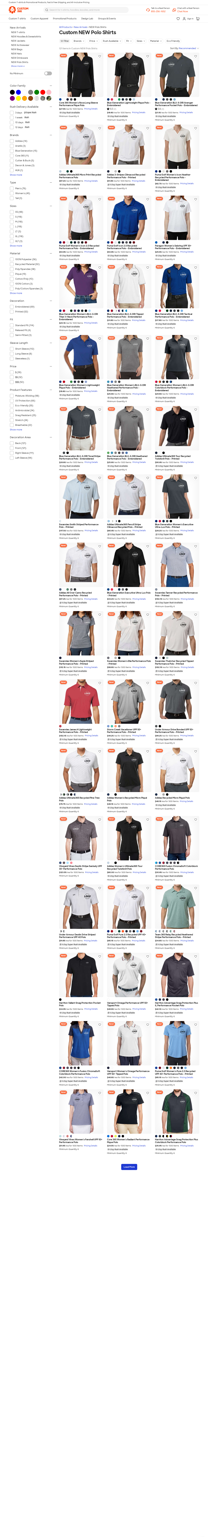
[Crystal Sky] (60, 171)
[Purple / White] (119, 311)
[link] (18, 10)
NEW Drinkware (19, 58)
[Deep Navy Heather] (160, 171)
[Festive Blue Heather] (156, 171)
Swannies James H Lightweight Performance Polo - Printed (75, 731)
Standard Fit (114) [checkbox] (24, 325)
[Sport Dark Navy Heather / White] (160, 931)
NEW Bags (16, 49)
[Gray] (82, 311)
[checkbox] (33, 113)
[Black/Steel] (160, 726)
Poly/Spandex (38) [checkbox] (25, 269)
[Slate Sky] (78, 242)
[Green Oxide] (67, 589)
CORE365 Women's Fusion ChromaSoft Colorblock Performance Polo (79, 1072)
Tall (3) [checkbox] (18, 198)
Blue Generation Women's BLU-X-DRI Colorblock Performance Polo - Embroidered (174, 388)
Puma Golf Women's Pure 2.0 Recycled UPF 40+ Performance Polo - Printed (175, 1072)
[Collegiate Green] (67, 171)
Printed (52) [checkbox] (21, 311)
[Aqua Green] (112, 726)
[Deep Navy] (75, 242)
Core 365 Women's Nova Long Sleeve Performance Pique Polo (78, 104)
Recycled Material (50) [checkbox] (27, 264)
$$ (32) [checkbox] (18, 377)
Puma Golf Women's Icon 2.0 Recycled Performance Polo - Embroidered (79, 247)
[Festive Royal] (60, 242)
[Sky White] (60, 521)
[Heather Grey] (115, 382)
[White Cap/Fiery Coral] (67, 1136)
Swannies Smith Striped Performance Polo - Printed (79, 526)
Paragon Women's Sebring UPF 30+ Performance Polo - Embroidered (173, 247)
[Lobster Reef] (71, 863)
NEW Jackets (18, 40)
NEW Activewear (20, 45)
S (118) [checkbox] (18, 216)
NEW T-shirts (18, 32)
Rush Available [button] (110, 41)
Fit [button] (127, 41)
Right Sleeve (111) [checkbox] (24, 453)
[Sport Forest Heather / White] (171, 931)
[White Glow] (67, 242)
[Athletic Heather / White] (163, 931)
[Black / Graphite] (167, 382)
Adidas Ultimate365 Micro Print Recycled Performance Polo (80, 176)
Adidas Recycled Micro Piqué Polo (172, 798)
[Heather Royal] (112, 382)
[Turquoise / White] (126, 311)
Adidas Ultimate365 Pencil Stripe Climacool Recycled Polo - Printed (124, 526)
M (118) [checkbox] (19, 221)
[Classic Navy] (67, 99)
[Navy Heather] (108, 658)
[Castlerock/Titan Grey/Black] (156, 726)
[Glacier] (160, 658)
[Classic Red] (112, 1136)
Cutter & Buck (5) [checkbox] (24, 160)
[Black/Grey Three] (71, 794)
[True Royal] (60, 99)
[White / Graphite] (115, 311)
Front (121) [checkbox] (20, 448)
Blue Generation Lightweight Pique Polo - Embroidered (128, 104)
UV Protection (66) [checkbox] (25, 400)
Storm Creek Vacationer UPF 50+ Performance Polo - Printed (124, 731)
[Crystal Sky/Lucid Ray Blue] (108, 521)
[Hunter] (167, 311)
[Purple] (75, 311)
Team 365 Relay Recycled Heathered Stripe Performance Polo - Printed (174, 936)
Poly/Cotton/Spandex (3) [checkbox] (29, 288)
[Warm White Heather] (163, 171)
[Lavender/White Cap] (64, 1136)
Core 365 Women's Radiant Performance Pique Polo (128, 1141)
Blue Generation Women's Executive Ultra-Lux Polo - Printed (174, 526)
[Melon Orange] (115, 726)
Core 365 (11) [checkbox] (22, 155)
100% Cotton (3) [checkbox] (24, 283)
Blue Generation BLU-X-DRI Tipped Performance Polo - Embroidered (125, 315)
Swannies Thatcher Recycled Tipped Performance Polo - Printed (174, 662)
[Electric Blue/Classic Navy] (156, 863)
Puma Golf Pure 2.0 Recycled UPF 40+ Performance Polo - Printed (126, 936)
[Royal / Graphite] (108, 311)
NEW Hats (16, 53)
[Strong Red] (64, 242)
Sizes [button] (139, 41)
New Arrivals (80, 27)
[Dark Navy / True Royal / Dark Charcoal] (156, 1136)
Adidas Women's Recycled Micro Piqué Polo (127, 799)
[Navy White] (60, 658)
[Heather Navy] (123, 453)
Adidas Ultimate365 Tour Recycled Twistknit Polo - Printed (172, 457)
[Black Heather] (119, 658)
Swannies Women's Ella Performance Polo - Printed (129, 662)
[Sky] (167, 658)
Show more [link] (16, 175)
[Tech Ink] (60, 589)
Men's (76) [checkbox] (20, 188)
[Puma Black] (82, 242)
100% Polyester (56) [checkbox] (26, 259)
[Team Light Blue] (137, 931)
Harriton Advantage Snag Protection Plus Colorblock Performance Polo (176, 1141)
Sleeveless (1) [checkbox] (22, 358)
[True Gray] (119, 726)
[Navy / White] (123, 311)
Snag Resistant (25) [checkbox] (25, 415)
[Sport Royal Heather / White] (156, 931)
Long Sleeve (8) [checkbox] (23, 353)
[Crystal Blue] (60, 1136)
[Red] (112, 99)
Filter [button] (66, 41)
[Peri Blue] (108, 726)
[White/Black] (60, 931)
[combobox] (86, 10)
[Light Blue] (134, 99)
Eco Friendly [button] (173, 41)
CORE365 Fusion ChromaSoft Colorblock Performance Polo (176, 867)
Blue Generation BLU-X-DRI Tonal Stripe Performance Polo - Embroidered (79, 457)
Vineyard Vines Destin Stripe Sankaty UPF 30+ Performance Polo (80, 867)
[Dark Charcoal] (163, 999)
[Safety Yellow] (115, 1136)
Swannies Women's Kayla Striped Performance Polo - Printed (76, 662)
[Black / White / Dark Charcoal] (163, 1136)
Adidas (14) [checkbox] (21, 141)
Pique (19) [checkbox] (20, 274)
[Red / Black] (156, 382)
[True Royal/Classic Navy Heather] (160, 863)
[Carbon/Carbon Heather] (171, 863)
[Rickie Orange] (123, 931)
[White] (64, 99)
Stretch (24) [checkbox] (21, 420)
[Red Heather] (60, 726)
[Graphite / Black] (163, 382)
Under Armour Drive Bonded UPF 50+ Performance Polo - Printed (174, 731)
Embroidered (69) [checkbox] (24, 306)
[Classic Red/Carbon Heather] (163, 863)
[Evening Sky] (64, 863)
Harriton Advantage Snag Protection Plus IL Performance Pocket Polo (176, 1004)
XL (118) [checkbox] (19, 236)
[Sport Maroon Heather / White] (174, 931)
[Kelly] (119, 99)
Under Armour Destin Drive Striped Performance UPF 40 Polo (77, 936)
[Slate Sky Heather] (167, 171)
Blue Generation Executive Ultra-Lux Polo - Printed (129, 594)
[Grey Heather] (115, 658)
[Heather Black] (119, 382)
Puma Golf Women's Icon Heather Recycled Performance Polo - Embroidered (172, 177)
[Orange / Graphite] (160, 382)
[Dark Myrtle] (71, 242)
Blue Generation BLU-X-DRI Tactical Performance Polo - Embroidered (173, 315)
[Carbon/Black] (119, 521)
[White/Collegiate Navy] (115, 521)
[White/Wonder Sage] (112, 521)
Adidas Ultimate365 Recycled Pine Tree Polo (79, 799)
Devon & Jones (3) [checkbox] (24, 165)
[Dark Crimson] (86, 242)
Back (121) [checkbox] (20, 443)
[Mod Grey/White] (64, 931)
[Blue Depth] (60, 863)
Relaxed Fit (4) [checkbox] (23, 330)
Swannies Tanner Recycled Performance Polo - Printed (176, 594)
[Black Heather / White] (167, 931)
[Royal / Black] (171, 382)
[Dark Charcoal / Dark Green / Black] (160, 1136)
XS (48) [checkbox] (19, 212)
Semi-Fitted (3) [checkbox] (23, 335)
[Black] (75, 99)
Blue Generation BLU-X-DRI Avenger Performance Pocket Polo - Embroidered (176, 104)
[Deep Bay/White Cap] (71, 1136)
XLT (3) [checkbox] (18, 241)
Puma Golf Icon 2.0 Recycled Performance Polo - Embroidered (124, 247)
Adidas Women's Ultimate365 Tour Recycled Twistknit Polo (125, 867)
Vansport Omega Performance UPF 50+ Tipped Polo (127, 1004)
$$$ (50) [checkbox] (19, 382)
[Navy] (123, 99)
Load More (129, 1167)
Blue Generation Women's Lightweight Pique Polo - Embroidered (79, 386)
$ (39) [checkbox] (18, 372)
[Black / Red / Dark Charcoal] (171, 1136)
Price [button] (92, 41)
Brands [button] (77, 41)
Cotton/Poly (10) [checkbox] (24, 278)
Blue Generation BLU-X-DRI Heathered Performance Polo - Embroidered (127, 457)
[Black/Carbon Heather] (178, 863)
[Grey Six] (75, 589)
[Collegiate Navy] (108, 171)
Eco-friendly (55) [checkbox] (24, 405)
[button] (188, 11)
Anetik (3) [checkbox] (20, 146)
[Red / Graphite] (112, 311)
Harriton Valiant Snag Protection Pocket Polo (80, 1004)
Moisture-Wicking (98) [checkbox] (27, 395)
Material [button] (154, 41)
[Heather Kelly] (108, 453)
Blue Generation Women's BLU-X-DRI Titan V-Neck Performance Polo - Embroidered (78, 317)
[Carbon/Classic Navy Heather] (174, 863)
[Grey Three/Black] (67, 794)
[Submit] (46, 10)
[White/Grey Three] (60, 794)
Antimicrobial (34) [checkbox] (24, 410)
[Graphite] (126, 99)
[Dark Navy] (160, 999)
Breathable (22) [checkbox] (23, 425)
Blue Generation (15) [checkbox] (26, 150)
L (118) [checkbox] (18, 226)
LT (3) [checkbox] (18, 231)
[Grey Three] (71, 589)
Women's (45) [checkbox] (22, 193)
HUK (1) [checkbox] (19, 170)
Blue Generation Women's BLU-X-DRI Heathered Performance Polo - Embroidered (126, 388)
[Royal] (108, 99)
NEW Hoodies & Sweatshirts (26, 36)
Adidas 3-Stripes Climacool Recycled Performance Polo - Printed (126, 176)
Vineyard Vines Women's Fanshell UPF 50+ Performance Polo (80, 1141)
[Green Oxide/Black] (64, 794)
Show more (17, 66)
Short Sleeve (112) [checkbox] (24, 348)
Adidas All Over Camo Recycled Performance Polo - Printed (75, 594)
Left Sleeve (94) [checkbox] (23, 457)
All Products (65, 27)
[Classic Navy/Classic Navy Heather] (167, 863)
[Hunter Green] (71, 311)
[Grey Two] (115, 171)
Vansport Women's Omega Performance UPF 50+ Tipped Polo (128, 1072)
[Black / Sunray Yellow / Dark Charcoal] (167, 1136)
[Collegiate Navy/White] (75, 794)
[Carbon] (71, 99)
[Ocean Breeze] (67, 863)
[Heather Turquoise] (108, 382)
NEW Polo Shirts (19, 62)
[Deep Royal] (156, 242)
